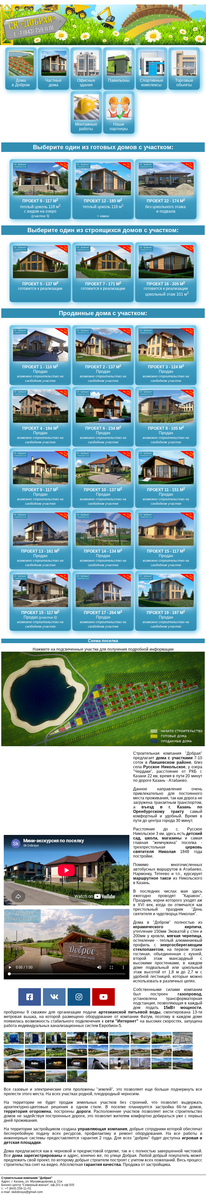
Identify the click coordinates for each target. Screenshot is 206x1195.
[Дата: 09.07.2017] (162, 1042)
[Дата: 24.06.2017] (140, 1042)
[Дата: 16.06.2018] (14, 1068)
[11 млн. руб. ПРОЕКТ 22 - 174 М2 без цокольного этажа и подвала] (166, 216)
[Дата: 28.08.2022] (14, 1081)
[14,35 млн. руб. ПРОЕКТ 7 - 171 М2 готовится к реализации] (103, 294)
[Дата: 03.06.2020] (162, 1068)
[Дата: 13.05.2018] (119, 1055)
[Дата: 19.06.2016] (14, 1042)
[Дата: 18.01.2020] (56, 1068)
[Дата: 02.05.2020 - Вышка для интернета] (98, 1068)
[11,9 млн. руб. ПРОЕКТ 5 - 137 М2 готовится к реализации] (40, 294)
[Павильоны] (119, 85)
